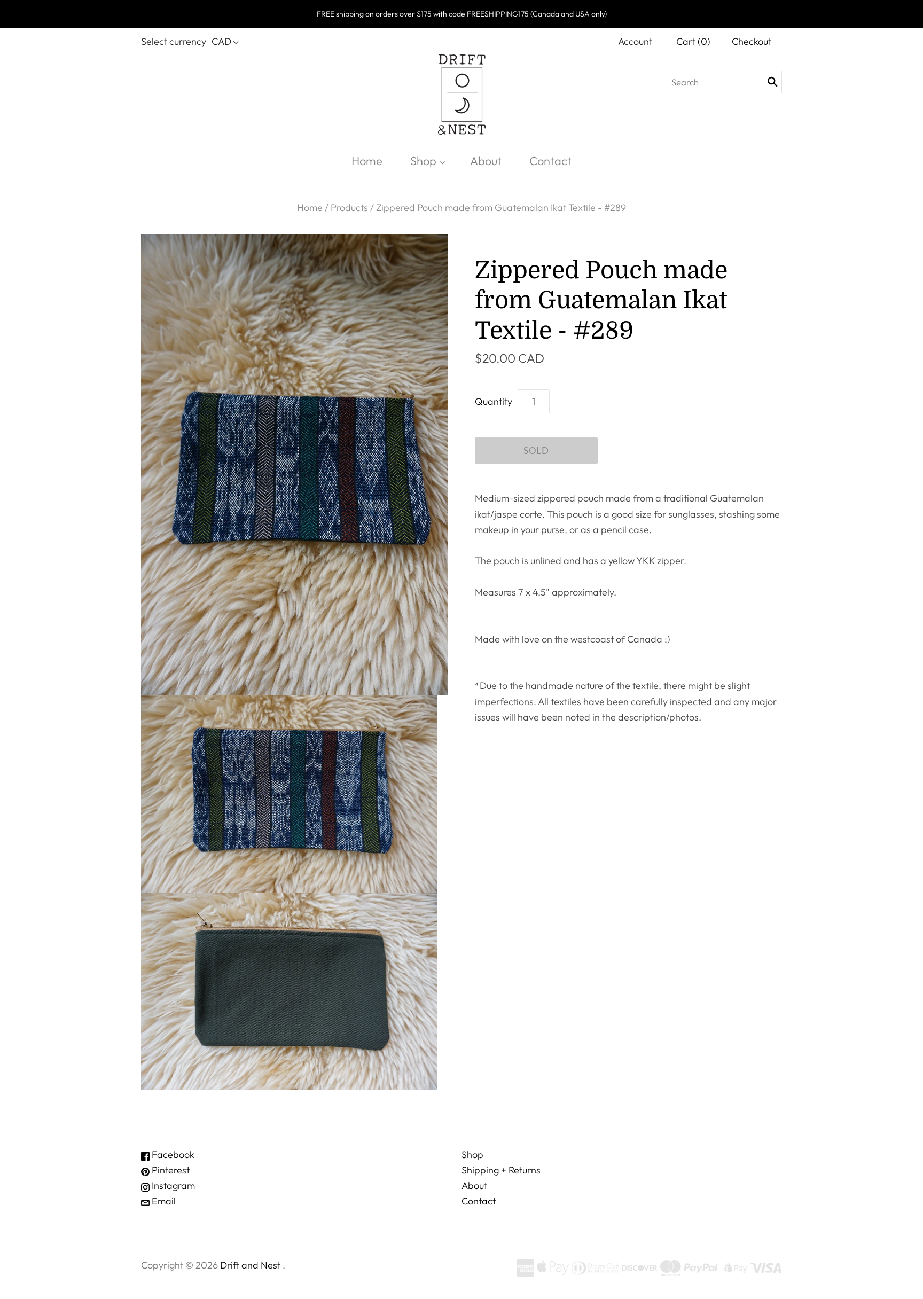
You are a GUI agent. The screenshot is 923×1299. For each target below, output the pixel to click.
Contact (550, 160)
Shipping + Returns (501, 1170)
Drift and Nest (250, 1265)
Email (163, 1201)
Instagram (172, 1185)
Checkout (751, 41)
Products (349, 207)
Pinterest (170, 1170)
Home (366, 160)
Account (635, 41)
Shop (423, 160)
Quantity (493, 401)
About (486, 160)
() (693, 41)
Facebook (172, 1154)
